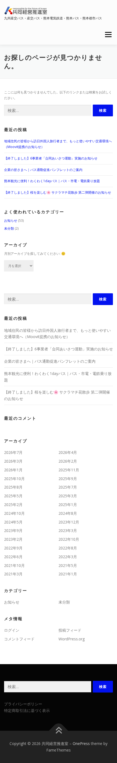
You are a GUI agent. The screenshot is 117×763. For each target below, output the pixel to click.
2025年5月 (13, 495)
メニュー (108, 34)
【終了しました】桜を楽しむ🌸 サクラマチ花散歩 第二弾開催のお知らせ (57, 192)
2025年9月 (68, 478)
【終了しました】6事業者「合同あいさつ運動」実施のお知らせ (50, 158)
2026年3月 (13, 461)
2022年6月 (13, 556)
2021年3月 (13, 573)
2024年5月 (13, 522)
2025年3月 (68, 495)
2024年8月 (68, 513)
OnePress (81, 743)
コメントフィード (19, 638)
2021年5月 (68, 565)
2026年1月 (13, 469)
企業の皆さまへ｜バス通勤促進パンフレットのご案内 (43, 169)
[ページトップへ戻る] (58, 731)
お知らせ (10, 220)
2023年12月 (69, 522)
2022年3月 (68, 556)
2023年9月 (13, 530)
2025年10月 (14, 478)
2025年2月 (13, 504)
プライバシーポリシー (23, 703)
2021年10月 (14, 565)
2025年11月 (69, 469)
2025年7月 (68, 487)
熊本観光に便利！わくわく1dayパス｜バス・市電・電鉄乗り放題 (52, 181)
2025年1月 (68, 504)
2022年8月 (68, 548)
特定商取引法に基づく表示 (27, 710)
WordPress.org (72, 638)
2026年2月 (68, 461)
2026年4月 (68, 452)
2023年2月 (13, 539)
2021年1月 (68, 573)
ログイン (11, 630)
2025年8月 (13, 487)
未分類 (9, 228)
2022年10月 (69, 539)
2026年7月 (13, 452)
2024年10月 (14, 513)
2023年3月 (68, 530)
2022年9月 (13, 548)
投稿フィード (70, 630)
